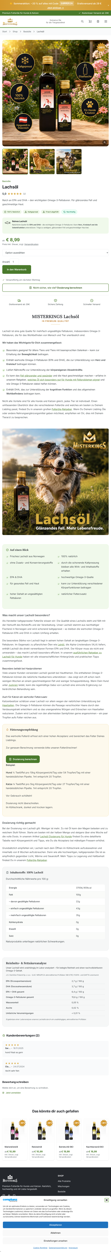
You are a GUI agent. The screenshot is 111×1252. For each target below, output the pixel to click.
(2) (24, 194)
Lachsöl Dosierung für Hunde (56, 836)
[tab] (15, 161)
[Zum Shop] (90, 21)
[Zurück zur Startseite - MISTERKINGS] (10, 21)
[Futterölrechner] (98, 21)
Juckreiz (13, 685)
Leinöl (61, 644)
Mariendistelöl (11, 1147)
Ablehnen (56, 1232)
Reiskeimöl (37, 1147)
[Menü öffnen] (106, 21)
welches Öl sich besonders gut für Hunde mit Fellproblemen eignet (63, 379)
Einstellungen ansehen (55, 1240)
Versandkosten (31, 244)
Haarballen (8, 705)
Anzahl (6, 261)
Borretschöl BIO (66, 1147)
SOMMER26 (67, 3)
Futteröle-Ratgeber (62, 409)
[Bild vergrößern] (55, 93)
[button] (106, 1200)
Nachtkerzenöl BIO (94, 1147)
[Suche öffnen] (82, 21)
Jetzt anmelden (13, 1092)
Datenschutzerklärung (58, 1248)
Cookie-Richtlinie (40, 1248)
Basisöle (6, 181)
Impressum (73, 1248)
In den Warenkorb (16, 269)
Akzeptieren (55, 1225)
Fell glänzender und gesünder (36, 375)
